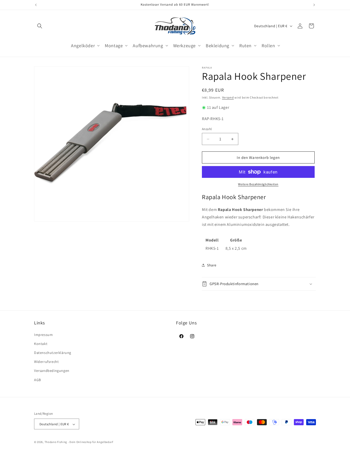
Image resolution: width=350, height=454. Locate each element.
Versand (228, 97)
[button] (39, 26)
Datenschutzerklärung (52, 352)
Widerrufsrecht (46, 361)
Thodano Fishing (56, 442)
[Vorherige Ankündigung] (36, 5)
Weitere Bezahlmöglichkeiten (258, 184)
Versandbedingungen (51, 370)
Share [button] (212, 265)
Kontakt (40, 343)
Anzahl (207, 129)
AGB (37, 379)
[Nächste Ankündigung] (314, 5)
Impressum (43, 334)
